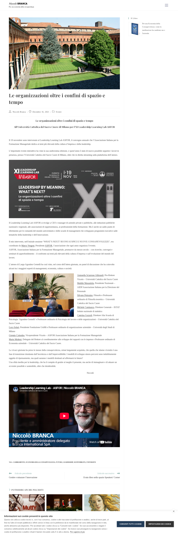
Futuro (59, 462)
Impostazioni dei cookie (160, 524)
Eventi (59, 112)
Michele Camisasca (85, 307)
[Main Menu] (166, 5)
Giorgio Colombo (16, 335)
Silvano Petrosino (85, 295)
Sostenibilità (80, 462)
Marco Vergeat (27, 245)
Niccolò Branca (19, 112)
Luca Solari (14, 327)
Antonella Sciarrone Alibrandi (90, 275)
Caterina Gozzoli (84, 315)
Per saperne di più (77, 532)
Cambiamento (19, 462)
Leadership (68, 462)
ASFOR (48, 245)
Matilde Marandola (85, 283)
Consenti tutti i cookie (131, 524)
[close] (173, 511)
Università (91, 462)
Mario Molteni (15, 339)
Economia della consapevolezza (40, 462)
